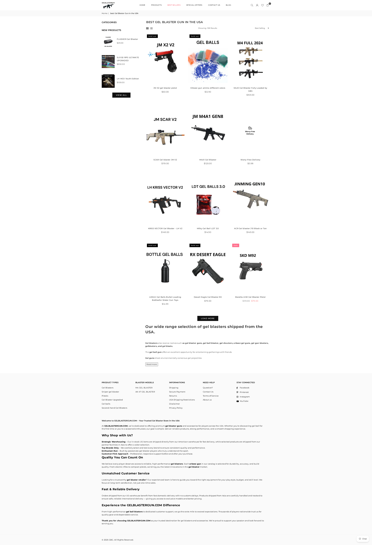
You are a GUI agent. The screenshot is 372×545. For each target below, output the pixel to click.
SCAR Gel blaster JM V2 (165, 160)
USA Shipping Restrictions (182, 400)
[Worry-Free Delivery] (250, 130)
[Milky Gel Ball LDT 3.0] (207, 199)
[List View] (151, 28)
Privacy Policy (176, 408)
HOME (142, 5)
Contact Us (208, 392)
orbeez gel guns (242, 343)
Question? (208, 387)
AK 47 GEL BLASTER (145, 392)
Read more (151, 364)
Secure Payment (177, 392)
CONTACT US (214, 5)
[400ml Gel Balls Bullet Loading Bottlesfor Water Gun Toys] (165, 267)
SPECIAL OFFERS (194, 5)
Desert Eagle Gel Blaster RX (208, 297)
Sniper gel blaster (110, 392)
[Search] (252, 5)
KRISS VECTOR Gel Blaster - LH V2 (165, 228)
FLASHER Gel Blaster (127, 39)
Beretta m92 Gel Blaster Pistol (250, 297)
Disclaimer (174, 404)
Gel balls (106, 404)
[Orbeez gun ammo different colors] (207, 58)
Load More (208, 318)
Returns (173, 396)
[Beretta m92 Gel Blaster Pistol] (250, 267)
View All (121, 95)
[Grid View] (147, 28)
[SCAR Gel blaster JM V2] (165, 130)
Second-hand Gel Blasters (114, 408)
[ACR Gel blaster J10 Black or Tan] (250, 199)
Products (156, 5)
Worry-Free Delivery (250, 160)
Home (104, 13)
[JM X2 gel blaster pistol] (165, 58)
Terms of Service (211, 396)
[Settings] (257, 5)
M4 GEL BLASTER (144, 387)
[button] (267, 5)
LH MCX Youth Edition (128, 78)
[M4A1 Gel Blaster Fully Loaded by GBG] (250, 58)
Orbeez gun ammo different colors (207, 88)
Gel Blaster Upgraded (112, 400)
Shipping (173, 387)
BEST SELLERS (173, 5)
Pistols (105, 396)
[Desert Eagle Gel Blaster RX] (207, 267)
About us (207, 400)
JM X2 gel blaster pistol (165, 88)
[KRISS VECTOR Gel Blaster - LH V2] (165, 199)
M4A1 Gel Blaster (207, 160)
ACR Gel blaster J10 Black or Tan (250, 228)
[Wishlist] (262, 5)
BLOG (228, 5)
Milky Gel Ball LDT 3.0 (208, 228)
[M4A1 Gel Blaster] (207, 130)
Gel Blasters (107, 387)
